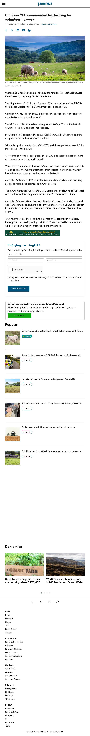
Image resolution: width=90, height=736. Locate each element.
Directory (9, 660)
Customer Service (12, 679)
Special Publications (13, 656)
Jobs (7, 626)
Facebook (9, 716)
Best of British (11, 653)
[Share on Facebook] (7, 30)
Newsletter (10, 709)
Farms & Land (11, 629)
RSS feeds (9, 692)
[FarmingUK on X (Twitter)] (40, 602)
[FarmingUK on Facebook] (32, 602)
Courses (8, 633)
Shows (8, 622)
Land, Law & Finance (13, 649)
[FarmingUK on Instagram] (49, 602)
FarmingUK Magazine (14, 642)
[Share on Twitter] (13, 30)
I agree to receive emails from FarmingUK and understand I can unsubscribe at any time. (46, 279)
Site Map (9, 696)
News (44, 24)
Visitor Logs (10, 699)
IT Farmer (9, 646)
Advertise (9, 672)
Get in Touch (10, 669)
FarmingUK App (11, 712)
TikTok (8, 726)
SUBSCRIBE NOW (18, 288)
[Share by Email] (25, 30)
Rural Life (52, 24)
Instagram (9, 723)
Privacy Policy (11, 689)
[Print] (30, 30)
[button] (41, 592)
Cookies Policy (11, 676)
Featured (9, 619)
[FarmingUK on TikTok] (58, 602)
